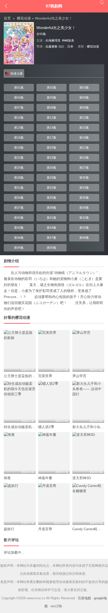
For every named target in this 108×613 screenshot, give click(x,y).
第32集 (51, 187)
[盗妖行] (20, 504)
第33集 (84, 187)
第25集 (19, 167)
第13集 (19, 127)
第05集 (51, 97)
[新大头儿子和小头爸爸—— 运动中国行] (88, 402)
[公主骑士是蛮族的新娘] (20, 351)
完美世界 (45, 376)
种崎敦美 (68, 40)
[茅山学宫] (88, 351)
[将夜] (20, 453)
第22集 (19, 157)
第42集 (84, 217)
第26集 (51, 167)
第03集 (84, 87)
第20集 (51, 147)
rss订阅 (56, 606)
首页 (7, 18)
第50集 (51, 247)
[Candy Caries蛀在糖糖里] (88, 504)
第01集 (19, 87)
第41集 (51, 217)
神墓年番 (45, 478)
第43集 (19, 227)
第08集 (51, 107)
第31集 (19, 187)
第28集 (19, 177)
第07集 (19, 107)
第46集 (19, 237)
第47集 (51, 237)
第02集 (51, 87)
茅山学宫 (79, 376)
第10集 (19, 117)
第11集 (51, 117)
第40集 (19, 217)
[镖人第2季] (54, 402)
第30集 (84, 177)
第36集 (84, 197)
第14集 (51, 127)
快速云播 (17, 73)
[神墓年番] (54, 453)
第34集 (19, 197)
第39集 (84, 207)
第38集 (51, 207)
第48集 (84, 237)
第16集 (19, 137)
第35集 (51, 197)
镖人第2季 (46, 427)
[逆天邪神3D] (88, 453)
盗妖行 (9, 529)
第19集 (19, 147)
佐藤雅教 (51, 46)
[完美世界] (54, 351)
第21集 (84, 147)
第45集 (84, 227)
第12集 (84, 117)
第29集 (51, 177)
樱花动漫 (24, 18)
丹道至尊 (45, 529)
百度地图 (84, 598)
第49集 (19, 247)
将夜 (7, 478)
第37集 (19, 207)
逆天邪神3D (81, 478)
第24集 (84, 157)
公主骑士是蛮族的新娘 (21, 376)
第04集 (19, 97)
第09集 (84, 107)
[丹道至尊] (54, 504)
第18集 (84, 137)
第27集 (84, 167)
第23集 (51, 157)
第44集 (51, 227)
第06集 (84, 97)
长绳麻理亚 (53, 40)
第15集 (84, 127)
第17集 (51, 137)
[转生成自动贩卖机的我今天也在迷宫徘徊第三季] (20, 402)
